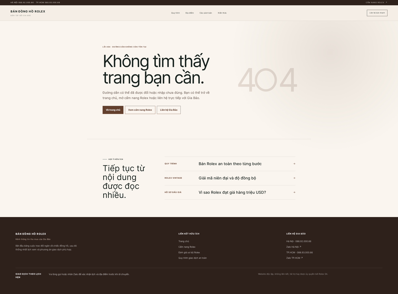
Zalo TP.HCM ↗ (294, 258)
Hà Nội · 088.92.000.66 (298, 241)
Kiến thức (222, 13)
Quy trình (175, 13)
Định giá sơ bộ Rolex (189, 252)
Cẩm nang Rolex (376, 2)
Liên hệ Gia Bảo (168, 109)
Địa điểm (190, 13)
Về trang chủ (113, 109)
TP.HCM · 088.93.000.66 (299, 252)
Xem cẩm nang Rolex (140, 109)
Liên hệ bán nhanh (377, 13)
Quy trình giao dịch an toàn (192, 258)
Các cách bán (206, 13)
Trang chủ (183, 241)
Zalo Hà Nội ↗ (293, 246)
